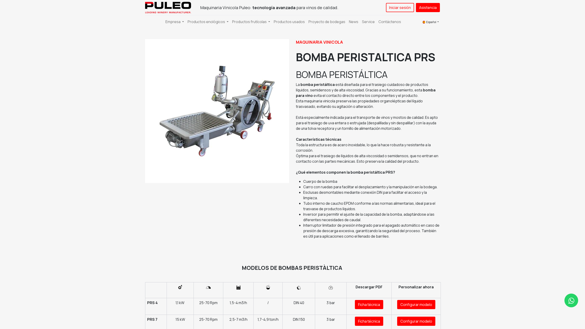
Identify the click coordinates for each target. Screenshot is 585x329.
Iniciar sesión (400, 7)
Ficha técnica (369, 304)
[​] (571, 300)
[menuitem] (289, 21)
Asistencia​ (428, 7)
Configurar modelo (416, 304)
